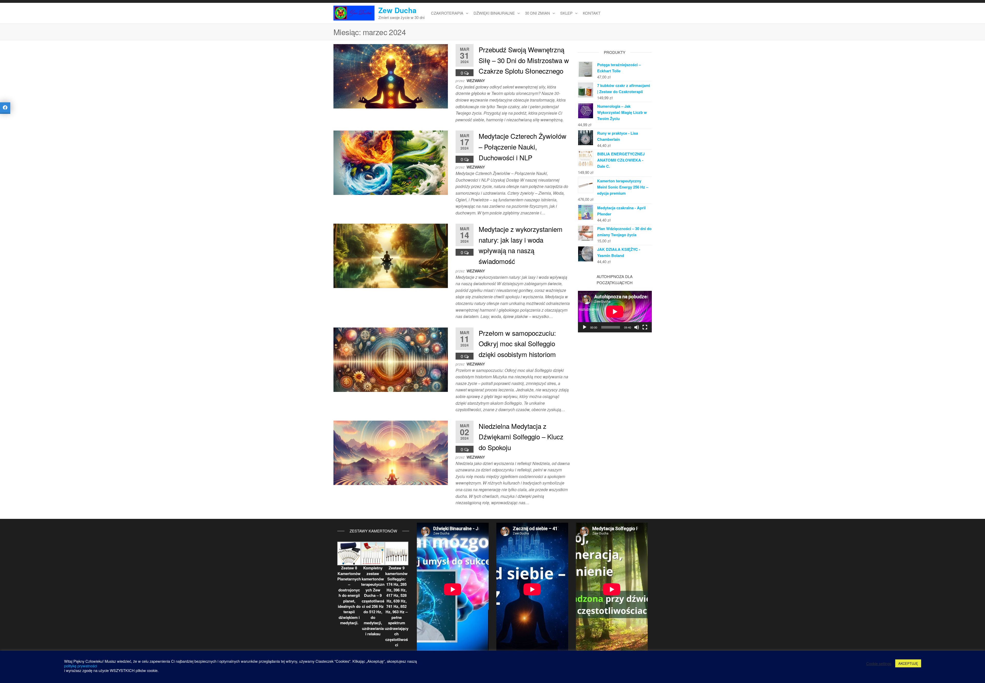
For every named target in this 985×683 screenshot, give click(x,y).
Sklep (566, 13)
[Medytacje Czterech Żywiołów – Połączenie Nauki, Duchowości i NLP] (390, 162)
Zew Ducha (397, 10)
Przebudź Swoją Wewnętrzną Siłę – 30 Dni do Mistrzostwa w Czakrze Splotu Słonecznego (524, 60)
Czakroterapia (447, 13)
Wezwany (476, 80)
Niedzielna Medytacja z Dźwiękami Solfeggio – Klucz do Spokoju (521, 436)
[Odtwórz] (584, 327)
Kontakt (591, 13)
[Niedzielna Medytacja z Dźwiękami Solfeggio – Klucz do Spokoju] (390, 452)
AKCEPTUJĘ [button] (908, 663)
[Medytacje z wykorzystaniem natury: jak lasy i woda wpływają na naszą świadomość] (390, 255)
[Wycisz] (636, 327)
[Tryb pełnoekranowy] (644, 327)
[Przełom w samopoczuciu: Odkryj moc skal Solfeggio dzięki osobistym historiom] (390, 359)
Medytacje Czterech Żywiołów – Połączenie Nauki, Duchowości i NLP (522, 146)
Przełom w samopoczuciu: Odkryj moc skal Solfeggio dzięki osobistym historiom (517, 343)
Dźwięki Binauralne (494, 13)
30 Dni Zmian (537, 13)
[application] (615, 311)
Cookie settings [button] (878, 663)
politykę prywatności (80, 665)
